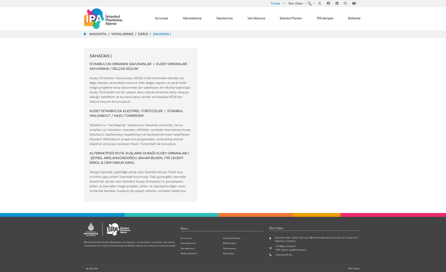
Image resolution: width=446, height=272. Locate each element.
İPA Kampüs (325, 18)
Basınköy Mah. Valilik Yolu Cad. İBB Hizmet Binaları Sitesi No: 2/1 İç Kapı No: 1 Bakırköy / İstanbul (316, 239)
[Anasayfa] (118, 18)
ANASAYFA (97, 34)
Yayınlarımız (224, 18)
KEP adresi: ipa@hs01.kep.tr (291, 250)
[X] (319, 3)
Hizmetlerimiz (192, 18)
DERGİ (143, 34)
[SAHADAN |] (310, 3)
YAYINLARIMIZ (122, 34)
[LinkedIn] (337, 3)
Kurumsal (161, 18)
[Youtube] (354, 3)
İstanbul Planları (291, 18)
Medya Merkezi (189, 254)
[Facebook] (328, 3)
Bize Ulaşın (296, 3)
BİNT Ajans (354, 268)
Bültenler (354, 18)
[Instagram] (345, 3)
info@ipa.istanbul (285, 246)
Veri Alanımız (256, 18)
